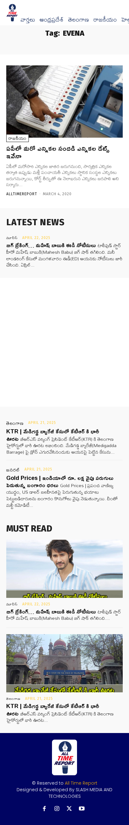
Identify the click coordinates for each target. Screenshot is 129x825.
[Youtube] (82, 809)
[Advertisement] (64, 342)
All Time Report (81, 783)
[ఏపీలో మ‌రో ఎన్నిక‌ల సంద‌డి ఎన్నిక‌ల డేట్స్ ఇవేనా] (64, 101)
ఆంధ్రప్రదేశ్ (51, 20)
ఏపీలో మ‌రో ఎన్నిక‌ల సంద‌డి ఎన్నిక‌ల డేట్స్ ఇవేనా (58, 152)
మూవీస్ (12, 238)
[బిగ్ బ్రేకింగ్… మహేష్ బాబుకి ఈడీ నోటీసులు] (64, 569)
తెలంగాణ (78, 20)
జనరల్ (13, 469)
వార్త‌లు (27, 20)
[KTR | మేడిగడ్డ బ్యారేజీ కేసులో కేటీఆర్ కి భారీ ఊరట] (64, 663)
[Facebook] (44, 809)
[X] (69, 809)
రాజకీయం (105, 20)
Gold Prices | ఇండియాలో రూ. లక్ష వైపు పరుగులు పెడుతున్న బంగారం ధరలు (59, 481)
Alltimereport (21, 194)
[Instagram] (57, 809)
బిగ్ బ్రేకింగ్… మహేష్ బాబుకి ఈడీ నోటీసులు (51, 245)
